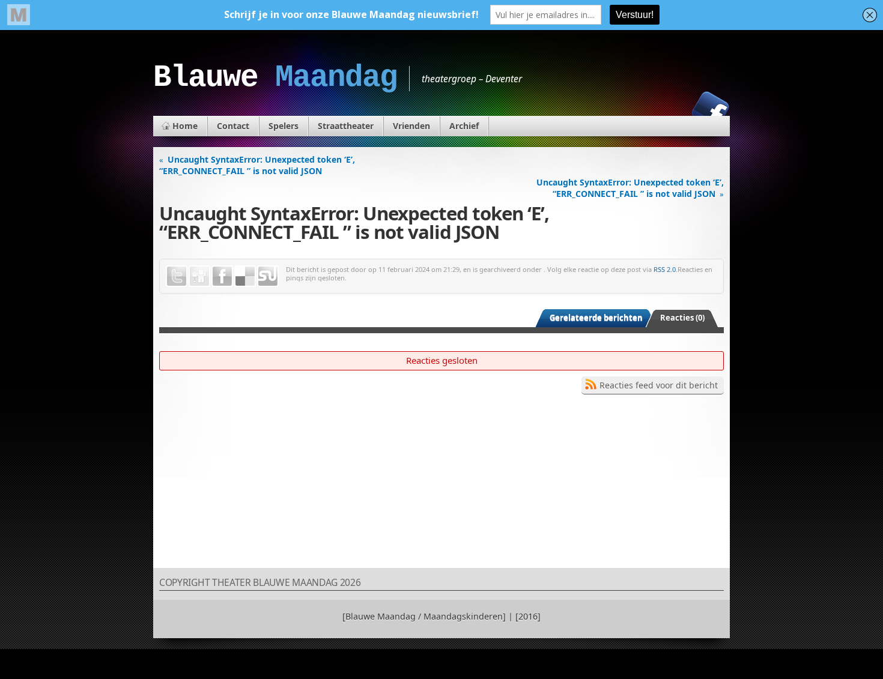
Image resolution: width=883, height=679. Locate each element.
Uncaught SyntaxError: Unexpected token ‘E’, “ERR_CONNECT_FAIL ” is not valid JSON (257, 165)
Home (185, 125)
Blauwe (275, 77)
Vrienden (411, 125)
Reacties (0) (682, 317)
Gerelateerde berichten (596, 317)
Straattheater (346, 125)
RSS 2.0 (665, 269)
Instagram (669, 110)
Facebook (710, 110)
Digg (199, 276)
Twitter (176, 276)
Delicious (245, 276)
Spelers (284, 125)
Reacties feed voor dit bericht (658, 385)
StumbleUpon (268, 276)
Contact (233, 125)
